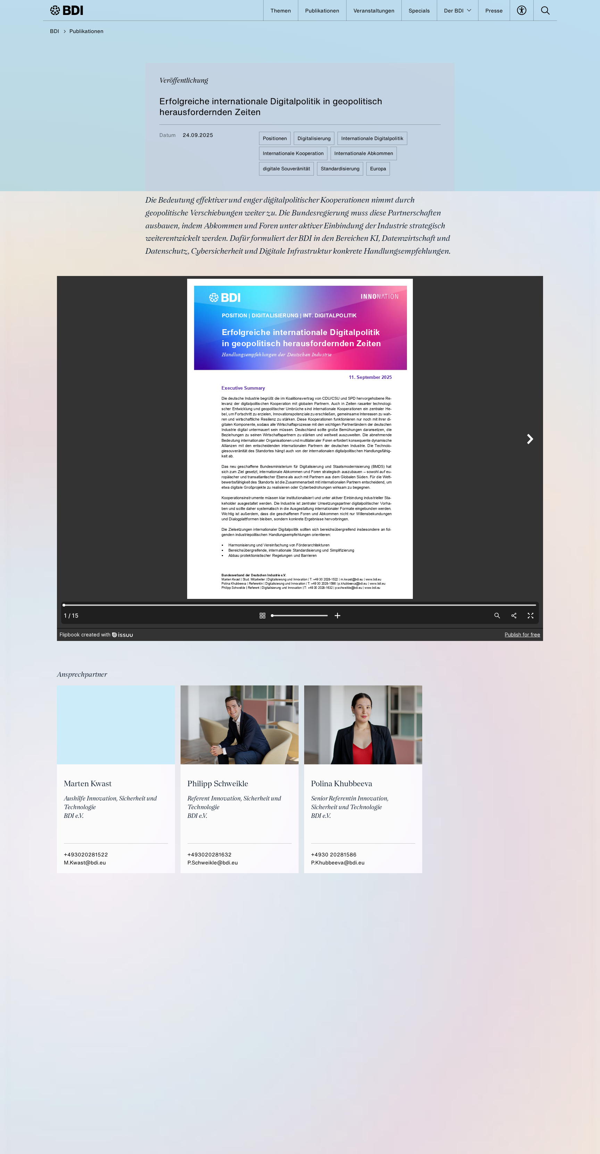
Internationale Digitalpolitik (372, 138)
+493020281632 (210, 854)
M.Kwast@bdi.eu (85, 862)
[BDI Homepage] (66, 10)
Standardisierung (340, 168)
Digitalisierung (314, 138)
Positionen (275, 138)
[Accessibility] (521, 10)
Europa (378, 168)
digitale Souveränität (286, 168)
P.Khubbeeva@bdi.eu (338, 862)
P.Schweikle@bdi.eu (213, 862)
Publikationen (86, 31)
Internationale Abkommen (363, 153)
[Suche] (545, 10)
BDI (54, 31)
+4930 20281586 (334, 854)
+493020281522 (86, 854)
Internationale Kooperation (293, 153)
